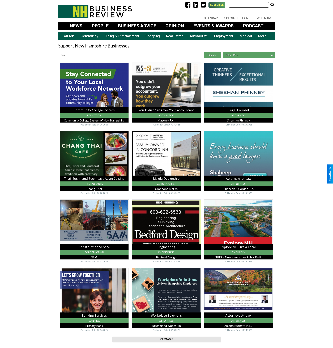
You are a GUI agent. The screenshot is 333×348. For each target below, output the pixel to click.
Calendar (210, 18)
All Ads (69, 36)
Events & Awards (213, 25)
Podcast (253, 25)
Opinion (174, 25)
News (76, 25)
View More (166, 339)
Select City (232, 55)
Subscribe (217, 4)
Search (212, 55)
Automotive (199, 36)
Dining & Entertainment (121, 36)
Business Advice (137, 25)
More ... (263, 36)
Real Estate (174, 36)
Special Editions (237, 18)
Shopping (153, 36)
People (100, 25)
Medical (246, 36)
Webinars (264, 18)
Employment (223, 36)
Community (89, 36)
